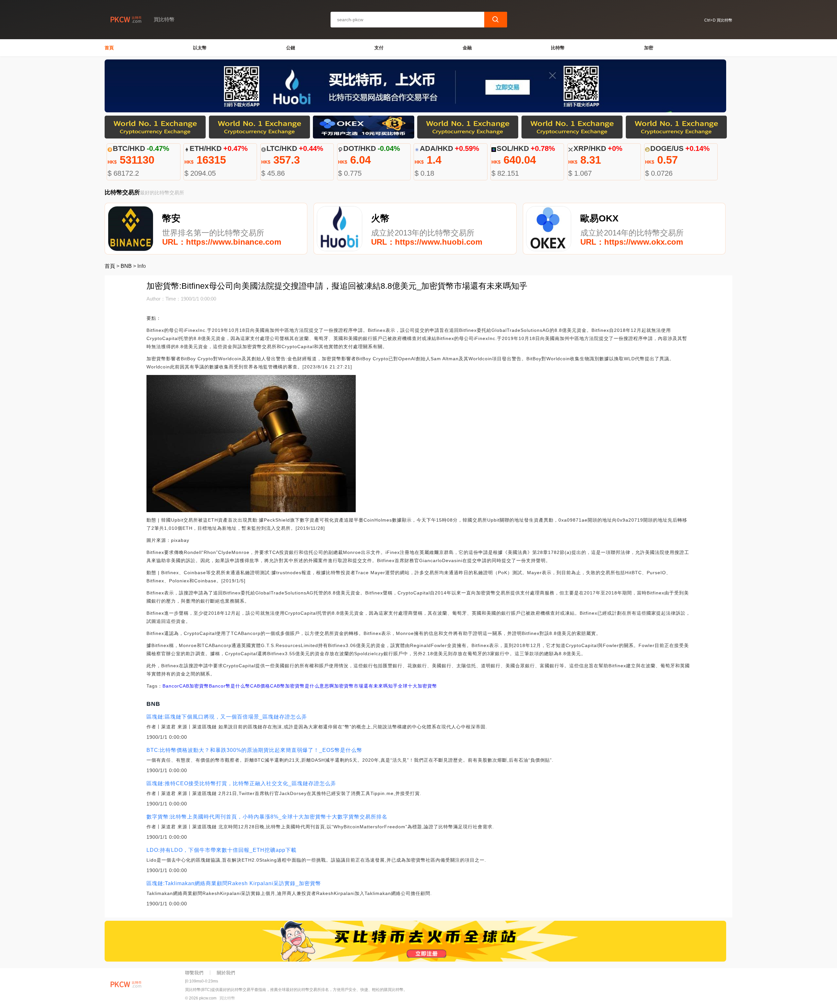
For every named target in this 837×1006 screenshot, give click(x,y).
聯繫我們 (194, 972)
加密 (648, 47)
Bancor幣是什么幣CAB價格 (239, 686)
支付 (379, 47)
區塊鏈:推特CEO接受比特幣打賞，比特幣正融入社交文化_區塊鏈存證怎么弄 (241, 783)
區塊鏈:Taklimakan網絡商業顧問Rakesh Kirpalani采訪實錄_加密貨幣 (233, 883)
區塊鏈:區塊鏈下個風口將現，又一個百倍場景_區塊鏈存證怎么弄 (226, 717)
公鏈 (290, 47)
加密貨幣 (199, 686)
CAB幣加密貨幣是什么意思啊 (302, 686)
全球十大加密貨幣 (417, 686)
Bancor (170, 686)
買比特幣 (227, 998)
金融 (467, 47)
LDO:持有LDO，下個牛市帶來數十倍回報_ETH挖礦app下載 (221, 850)
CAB (184, 686)
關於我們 (226, 972)
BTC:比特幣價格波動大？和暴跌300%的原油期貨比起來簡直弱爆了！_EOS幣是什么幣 (254, 750)
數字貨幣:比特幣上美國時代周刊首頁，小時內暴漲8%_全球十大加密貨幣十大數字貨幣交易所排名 (266, 816)
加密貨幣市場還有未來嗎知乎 (366, 686)
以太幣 (200, 47)
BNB (126, 266)
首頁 (109, 47)
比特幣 (558, 47)
